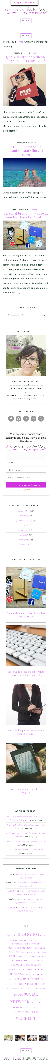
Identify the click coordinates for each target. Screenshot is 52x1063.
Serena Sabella (26, 11)
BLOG (13, 935)
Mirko (12, 907)
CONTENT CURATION (19, 944)
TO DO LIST (28, 1007)
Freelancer (24, 516)
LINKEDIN (21, 960)
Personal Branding (24, 520)
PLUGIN (26, 979)
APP (8, 935)
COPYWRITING (35, 944)
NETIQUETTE (18, 964)
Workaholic (24, 544)
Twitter (17, 1011)
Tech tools (24, 535)
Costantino (12, 891)
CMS (42, 940)
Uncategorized (25, 539)
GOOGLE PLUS (40, 952)
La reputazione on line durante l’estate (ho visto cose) (26, 151)
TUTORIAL (37, 1007)
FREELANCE (12, 952)
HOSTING (19, 956)
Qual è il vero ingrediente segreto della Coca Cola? (26, 59)
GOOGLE (30, 952)
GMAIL (22, 952)
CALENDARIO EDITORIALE (29, 940)
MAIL (30, 960)
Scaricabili (24, 525)
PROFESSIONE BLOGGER (26, 984)
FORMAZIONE (39, 948)
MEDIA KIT (38, 961)
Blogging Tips (24, 511)
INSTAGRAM (29, 956)
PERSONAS (25, 974)
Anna (10, 874)
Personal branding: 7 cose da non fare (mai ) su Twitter (26, 215)
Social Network (24, 530)
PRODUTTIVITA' (36, 979)
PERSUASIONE (36, 974)
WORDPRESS (30, 1011)
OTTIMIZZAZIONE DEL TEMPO (20, 969)
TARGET (33, 1003)
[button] (26, 21)
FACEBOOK (27, 947)
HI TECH (10, 956)
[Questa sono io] (26, 355)
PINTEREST (16, 978)
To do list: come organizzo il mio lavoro (26, 850)
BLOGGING (27, 934)
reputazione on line (15, 989)
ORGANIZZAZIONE (33, 965)
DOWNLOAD (13, 948)
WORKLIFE (26, 1018)
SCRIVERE (28, 989)
